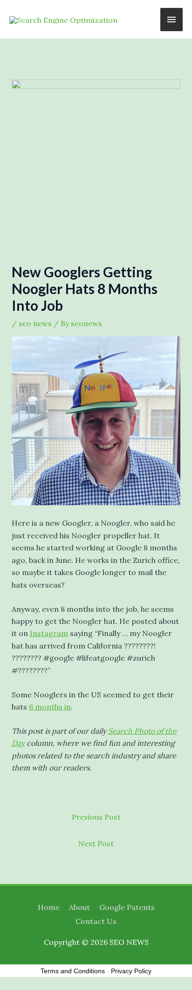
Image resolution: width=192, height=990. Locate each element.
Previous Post (96, 817)
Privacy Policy (131, 971)
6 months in (50, 706)
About (79, 907)
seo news (35, 323)
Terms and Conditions (73, 971)
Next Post (96, 843)
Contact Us (96, 921)
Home (49, 907)
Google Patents (127, 907)
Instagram (49, 633)
